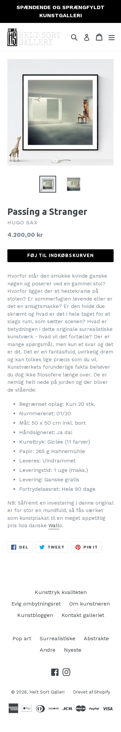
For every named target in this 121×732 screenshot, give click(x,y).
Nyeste (72, 650)
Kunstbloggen (35, 615)
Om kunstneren (89, 603)
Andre (47, 650)
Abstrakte (96, 638)
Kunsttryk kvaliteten (61, 592)
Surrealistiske (57, 638)
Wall (53, 526)
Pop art (21, 638)
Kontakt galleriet (83, 615)
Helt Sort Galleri (47, 692)
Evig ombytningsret (36, 603)
